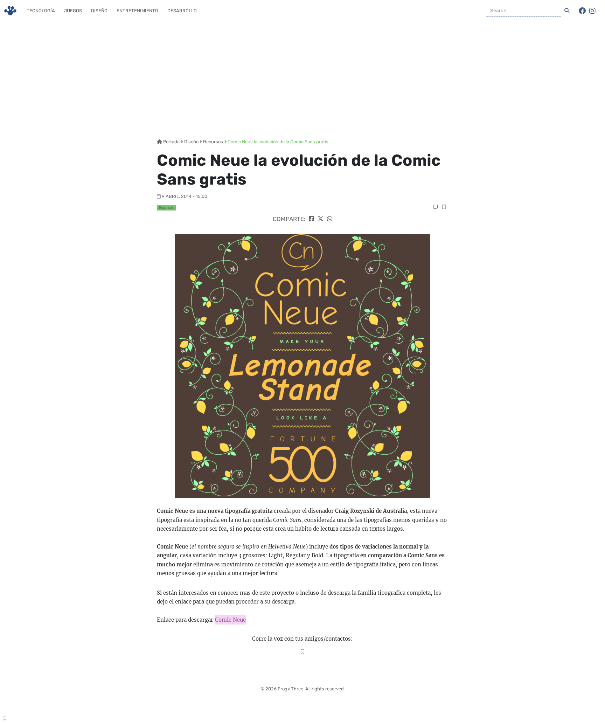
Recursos (213, 141)
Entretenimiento (137, 10)
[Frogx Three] (10, 11)
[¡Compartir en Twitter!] (321, 218)
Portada (171, 141)
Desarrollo (182, 10)
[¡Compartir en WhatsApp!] (329, 218)
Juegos (73, 10)
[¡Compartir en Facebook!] (311, 218)
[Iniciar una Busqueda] (566, 11)
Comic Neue (230, 619)
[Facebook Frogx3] (582, 11)
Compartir (443, 207)
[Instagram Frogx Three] (592, 11)
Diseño (99, 10)
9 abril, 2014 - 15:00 (184, 196)
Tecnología (41, 10)
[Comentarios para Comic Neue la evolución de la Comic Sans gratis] (435, 207)
